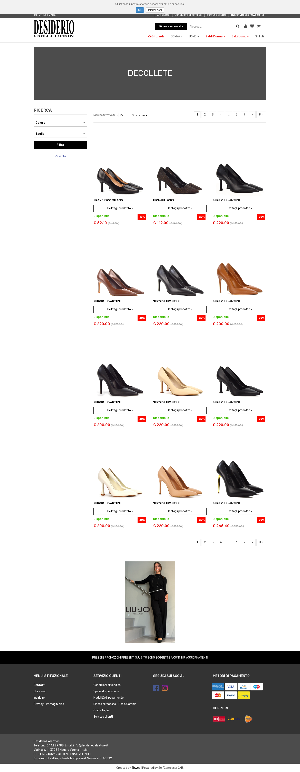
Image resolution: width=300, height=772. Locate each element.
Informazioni (155, 10)
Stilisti (259, 36)
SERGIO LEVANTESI (226, 200)
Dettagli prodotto (119, 208)
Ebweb (136, 768)
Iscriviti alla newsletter (249, 15)
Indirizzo (39, 697)
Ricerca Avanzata (171, 26)
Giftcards (157, 36)
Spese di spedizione (106, 691)
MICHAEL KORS (163, 200)
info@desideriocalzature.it (90, 745)
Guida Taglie (101, 710)
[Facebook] (156, 688)
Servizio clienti (216, 15)
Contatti (39, 685)
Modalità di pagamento (108, 697)
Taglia (40, 134)
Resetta (60, 156)
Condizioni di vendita (188, 15)
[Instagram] (165, 688)
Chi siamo (163, 15)
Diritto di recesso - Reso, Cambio (114, 704)
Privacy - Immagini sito (49, 704)
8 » (261, 114)
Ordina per (139, 115)
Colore (40, 123)
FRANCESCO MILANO (108, 200)
